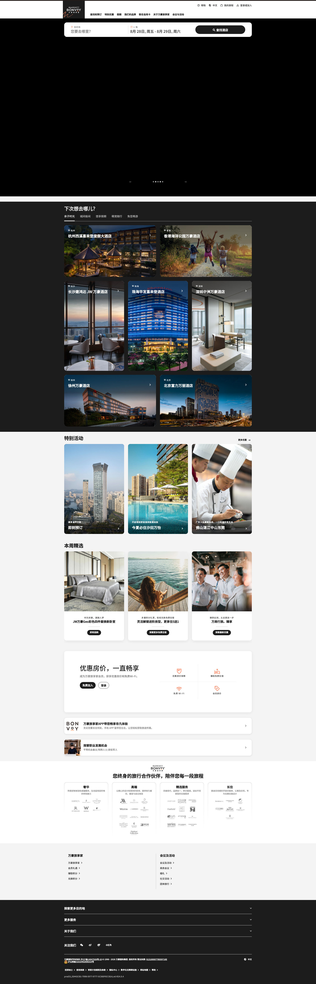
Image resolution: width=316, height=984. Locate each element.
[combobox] (98, 30)
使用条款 (80, 970)
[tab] (69, 217)
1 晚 (135, 27)
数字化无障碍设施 (129, 970)
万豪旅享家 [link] (74, 862)
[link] (69, 216)
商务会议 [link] (164, 868)
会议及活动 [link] (165, 862)
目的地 (77, 27)
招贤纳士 (69, 970)
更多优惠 (242, 440)
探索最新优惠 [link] (221, 632)
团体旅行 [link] (164, 883)
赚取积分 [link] (72, 873)
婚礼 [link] (162, 873)
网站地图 (144, 970)
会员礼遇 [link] (72, 868)
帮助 (154, 970)
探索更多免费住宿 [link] (158, 632)
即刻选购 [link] (95, 632)
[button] (213, 5)
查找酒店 (222, 30)
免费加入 (87, 685)
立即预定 (71, 105)
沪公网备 (72, 961)
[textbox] (98, 31)
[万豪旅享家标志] (158, 768)
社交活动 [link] (164, 878)
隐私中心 (113, 970)
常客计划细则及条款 (97, 970)
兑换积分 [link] (72, 878)
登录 (103, 685)
